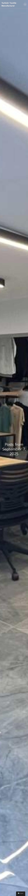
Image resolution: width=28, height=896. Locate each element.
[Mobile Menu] (25, 4)
